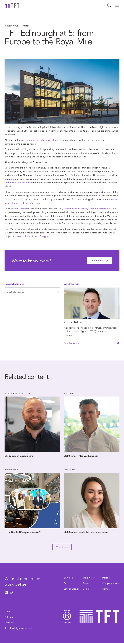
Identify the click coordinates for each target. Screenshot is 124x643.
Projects (87, 583)
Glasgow (44, 236)
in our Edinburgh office (45, 140)
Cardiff (30, 236)
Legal (7, 611)
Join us (87, 588)
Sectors (68, 583)
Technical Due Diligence (18, 182)
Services (68, 577)
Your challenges (72, 588)
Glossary (9, 622)
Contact (106, 588)
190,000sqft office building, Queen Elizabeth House (86, 208)
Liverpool (21, 236)
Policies (9, 617)
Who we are (89, 577)
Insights (106, 577)
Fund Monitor (19, 208)
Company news (110, 583)
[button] (117, 5)
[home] (12, 5)
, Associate (27, 140)
